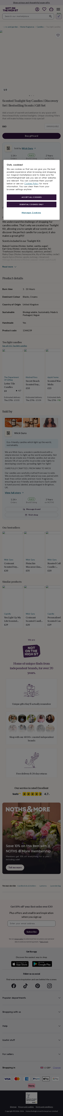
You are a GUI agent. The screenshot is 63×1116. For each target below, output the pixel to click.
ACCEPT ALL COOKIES (31, 197)
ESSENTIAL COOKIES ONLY (32, 204)
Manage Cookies (31, 212)
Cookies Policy (31, 183)
